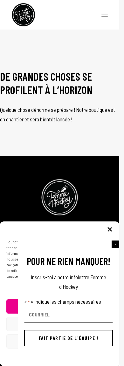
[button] (115, 244)
